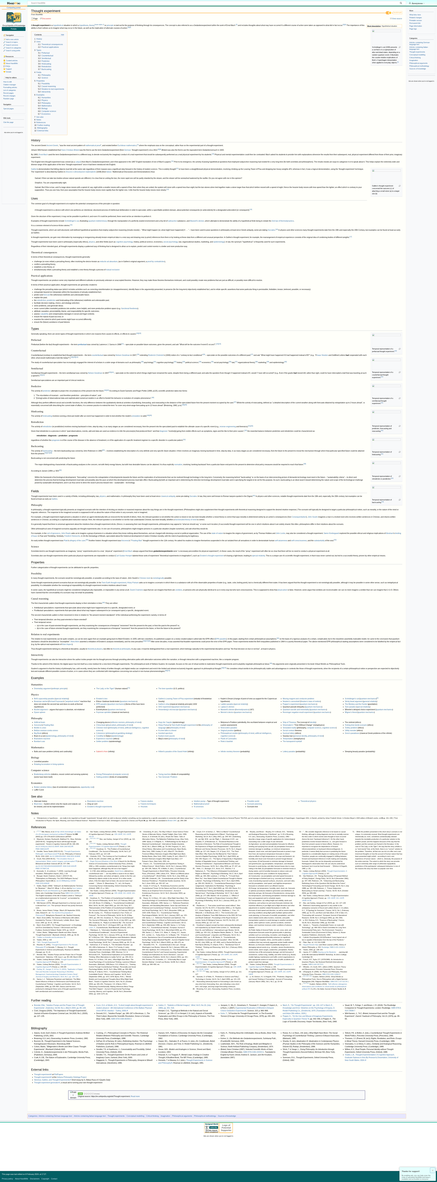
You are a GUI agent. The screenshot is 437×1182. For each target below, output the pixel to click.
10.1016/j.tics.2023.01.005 (47, 846)
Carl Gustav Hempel (124, 556)
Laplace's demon (227, 707)
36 (230, 362)
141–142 (126, 834)
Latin (48, 905)
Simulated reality (289, 728)
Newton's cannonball (291, 701)
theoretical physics (95, 649)
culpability (44, 314)
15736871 (43, 868)
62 (87, 540)
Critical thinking (152, 1116)
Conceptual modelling (135, 1116)
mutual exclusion (113, 270)
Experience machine (104, 739)
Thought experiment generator (46, 1083)
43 (382, 430)
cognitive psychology (124, 242)
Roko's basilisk (227, 741)
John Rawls (66, 533)
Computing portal (14, 8)
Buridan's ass (39, 741)
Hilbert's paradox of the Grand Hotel (172, 751)
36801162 (43, 849)
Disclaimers (34, 1179)
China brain (101, 725)
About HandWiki (21, 1179)
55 (103, 450)
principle (110, 25)
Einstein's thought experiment (212, 556)
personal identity (300, 736)
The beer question (165, 688)
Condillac (100, 736)
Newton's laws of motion (310, 701)
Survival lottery (289, 733)
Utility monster (350, 730)
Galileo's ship (163, 704)
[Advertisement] (13, 169)
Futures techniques (148, 804)
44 (105, 390)
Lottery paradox (289, 751)
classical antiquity (168, 496)
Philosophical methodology (205, 1116)
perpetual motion (72, 701)
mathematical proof (93, 145)
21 (122, 344)
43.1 (201, 959)
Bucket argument (41, 710)
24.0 (91, 843)
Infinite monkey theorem (230, 751)
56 (45, 453)
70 (225, 668)
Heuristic (144, 807)
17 (350, 237)
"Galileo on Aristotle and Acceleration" (50, 937)
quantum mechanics (129, 701)
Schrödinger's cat (72, 221)
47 (235, 402)
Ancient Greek (52, 145)
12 (177, 168)
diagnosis (164, 431)
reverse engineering (228, 426)
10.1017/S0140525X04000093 (49, 866)
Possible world (253, 801)
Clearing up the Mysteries (327, 952)
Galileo (34, 169)
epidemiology (218, 242)
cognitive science (228, 736)
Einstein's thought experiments (99, 807)
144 (196, 957)
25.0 (91, 848)
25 (138, 354)
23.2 (98, 838)
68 (149, 641)
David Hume (119, 871)
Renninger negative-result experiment (298, 712)
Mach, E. (286, 1005)
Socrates (271, 230)
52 (245, 430)
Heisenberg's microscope (168, 710)
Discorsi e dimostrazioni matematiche (81, 172)
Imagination (165, 1116)
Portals (14, 29)
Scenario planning (254, 804)
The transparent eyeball (292, 741)
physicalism (282, 590)
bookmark (398, 13)
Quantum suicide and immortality (296, 710)
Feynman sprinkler (103, 712)
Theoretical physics (308, 801)
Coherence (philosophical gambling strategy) (114, 733)
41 (112, 372)
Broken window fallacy (43, 787)
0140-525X (71, 866)
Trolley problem (351, 728)
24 (382, 377)
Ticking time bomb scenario (356, 725)
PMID (38, 849)
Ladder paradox (227, 704)
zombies (178, 590)
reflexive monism (118, 722)
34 (200, 362)
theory (91, 25)
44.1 (201, 963)
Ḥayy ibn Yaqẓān (165, 722)
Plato (66, 540)
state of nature (217, 533)
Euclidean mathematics (127, 145)
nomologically (158, 578)
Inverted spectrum (165, 733)
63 (335, 540)
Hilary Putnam (133, 583)
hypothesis (84, 25)
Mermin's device (227, 712)
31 (155, 362)
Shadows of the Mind (109, 861)
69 (271, 663)
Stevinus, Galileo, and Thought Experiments (52, 1080)
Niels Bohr (75, 642)
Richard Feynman (56, 701)
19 (137, 333)
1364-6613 (68, 846)
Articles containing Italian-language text (90, 1116)
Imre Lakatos (77, 888)
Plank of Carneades (229, 739)
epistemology (51, 736)
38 (256, 362)
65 (278, 638)
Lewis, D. (92, 927)
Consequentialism (299, 517)
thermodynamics (242, 710)
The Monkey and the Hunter (356, 704)
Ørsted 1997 (172, 820)
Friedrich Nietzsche (72, 536)
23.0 (91, 838)
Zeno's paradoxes (352, 733)
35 (212, 362)
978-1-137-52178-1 (341, 981)
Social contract (289, 730)
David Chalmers (136, 590)
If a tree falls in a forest (167, 730)
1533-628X (44, 883)
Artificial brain (39, 722)
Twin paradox (350, 707)
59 (305, 464)
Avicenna (125, 540)
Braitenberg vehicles (42, 774)
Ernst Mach (43, 154)
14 (251, 209)
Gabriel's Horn (102, 751)
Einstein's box (101, 699)
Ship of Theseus (289, 722)
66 (144, 641)
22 (217, 344)
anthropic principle (59, 688)
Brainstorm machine (42, 739)
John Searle (313, 517)
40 (285, 362)
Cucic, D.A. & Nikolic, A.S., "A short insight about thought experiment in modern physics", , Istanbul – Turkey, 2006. (124, 1008)
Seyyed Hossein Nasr (311, 945)
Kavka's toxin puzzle (166, 736)
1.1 (40, 831)
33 (183, 362)
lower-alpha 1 (99, 24)
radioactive (172, 221)
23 (219, 344)
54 (382, 502)
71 (128, 688)
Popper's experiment (291, 704)
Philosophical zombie (229, 733)
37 (236, 362)
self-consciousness (299, 540)
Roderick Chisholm (156, 355)
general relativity (370, 701)
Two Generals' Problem (167, 777)
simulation (136, 416)
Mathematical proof (201, 804)
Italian (109, 172)
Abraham (389, 533)
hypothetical (58, 25)
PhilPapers (58, 1074)
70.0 (304, 983)
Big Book (37, 733)
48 (183, 405)
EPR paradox (220, 639)
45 (108, 390)
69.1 (307, 976)
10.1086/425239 (58, 856)
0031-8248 (75, 856)
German (127, 150)
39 (268, 362)
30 (142, 362)
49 (185, 405)
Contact (54, 1179)
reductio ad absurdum (108, 261)
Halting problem (102, 777)
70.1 (307, 983)
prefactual (82, 344)
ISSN (61, 846)
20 (140, 333)
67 (147, 641)
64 (103, 602)
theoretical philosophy (122, 649)
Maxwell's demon (197, 221)
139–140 (117, 834)
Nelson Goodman (123, 355)
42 (41, 375)
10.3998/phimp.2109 (66, 881)
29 (74, 357)
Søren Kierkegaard (331, 533)
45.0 (198, 971)
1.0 (38, 831)
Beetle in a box (40, 728)
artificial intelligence (133, 728)
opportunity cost (87, 787)
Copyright (45, 1179)
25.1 (94, 848)
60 (60, 470)
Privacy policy (7, 1179)
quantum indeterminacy (97, 221)
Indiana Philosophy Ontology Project (71, 1077)
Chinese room (145, 578)
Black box (38, 804)
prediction (47, 391)
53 (184, 439)
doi (37, 846)
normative (178, 464)
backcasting (47, 451)
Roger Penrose (95, 861)
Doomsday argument (42, 688)
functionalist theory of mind (186, 520)
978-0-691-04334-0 (256, 1052)
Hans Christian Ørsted (70, 150)
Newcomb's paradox (229, 728)
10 (213, 154)
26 (204, 354)
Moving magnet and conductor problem (298, 699)
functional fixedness (129, 308)
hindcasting (47, 416)
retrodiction (41, 300)
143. (90, 836)
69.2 (311, 976)
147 (308, 900)
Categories (32, 1116)
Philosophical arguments (182, 1116)
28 (72, 357)
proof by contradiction (156, 261)
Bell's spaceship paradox (44, 699)
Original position (227, 730)
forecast (46, 295)
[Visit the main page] (13, 17)
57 (48, 453)
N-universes (199, 807)
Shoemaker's (288, 725)
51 (249, 426)
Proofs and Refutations (51, 891)
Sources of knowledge (227, 1116)
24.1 (94, 843)
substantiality (319, 540)
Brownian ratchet (41, 701)
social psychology (170, 242)
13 (167, 189)
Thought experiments (116, 1116)
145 (205, 969)
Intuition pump (199, 801)
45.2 (204, 971)
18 (395, 351)
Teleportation (288, 739)
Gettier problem (102, 741)
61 (254, 495)
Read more (135, 1096)
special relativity (258, 556)
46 (153, 397)
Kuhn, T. (224, 1013)
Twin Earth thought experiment (114, 583)
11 (172, 161)
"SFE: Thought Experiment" (47, 942)
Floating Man (136, 540)
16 (276, 229)
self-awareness (281, 540)
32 (175, 362)
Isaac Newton (322, 355)
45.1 (201, 971)
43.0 (198, 959)
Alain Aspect (67, 644)
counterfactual (97, 355)
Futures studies (147, 801)
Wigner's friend (351, 712)
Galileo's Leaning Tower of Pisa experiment (175, 699)
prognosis (56, 440)
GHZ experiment (165, 707)
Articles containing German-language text (55, 1116)
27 (252, 354)
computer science (314, 728)
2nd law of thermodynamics (283, 221)
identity (313, 722)
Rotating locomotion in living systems (49, 764)
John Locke (280, 533)
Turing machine (164, 774)
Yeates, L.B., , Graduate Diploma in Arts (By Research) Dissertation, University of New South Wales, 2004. (371, 1057)
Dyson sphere (39, 712)
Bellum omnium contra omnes (46, 730)
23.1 (94, 838)
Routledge (325, 947)
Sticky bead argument (353, 701)
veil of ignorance (53, 533)
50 (392, 478)
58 (51, 453)
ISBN (67, 893)
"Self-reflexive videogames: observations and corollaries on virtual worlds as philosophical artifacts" (324, 986)
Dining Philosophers (104, 774)
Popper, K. (287, 1016)
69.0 (304, 976)
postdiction (51, 300)
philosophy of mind (65, 736)
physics (92, 242)
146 (250, 974)
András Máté (40, 900)
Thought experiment (42, 1074)
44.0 (198, 963)
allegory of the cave (77, 540)
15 (71, 225)
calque (78, 162)
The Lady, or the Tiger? (105, 688)
